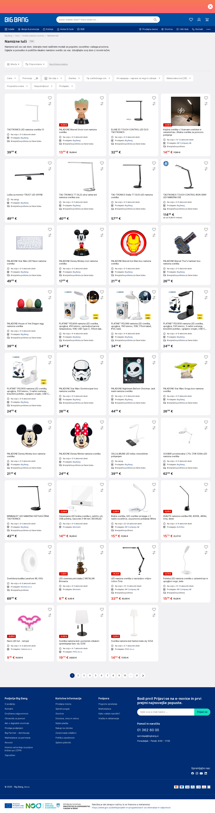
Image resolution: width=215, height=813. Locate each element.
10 (125, 675)
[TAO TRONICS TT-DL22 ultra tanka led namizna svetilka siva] (81, 190)
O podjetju (10, 704)
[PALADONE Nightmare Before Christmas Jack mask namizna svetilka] (133, 384)
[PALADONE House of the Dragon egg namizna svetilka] (29, 319)
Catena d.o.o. (26, 649)
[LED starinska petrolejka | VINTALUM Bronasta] (81, 572)
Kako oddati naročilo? (109, 713)
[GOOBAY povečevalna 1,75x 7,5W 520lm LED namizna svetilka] (185, 447)
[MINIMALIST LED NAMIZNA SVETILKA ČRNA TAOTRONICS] (29, 510)
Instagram (197, 773)
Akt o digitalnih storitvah (17, 723)
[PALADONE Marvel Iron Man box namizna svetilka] (133, 255)
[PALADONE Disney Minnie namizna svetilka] (81, 447)
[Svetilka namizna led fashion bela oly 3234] (133, 633)
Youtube (201, 773)
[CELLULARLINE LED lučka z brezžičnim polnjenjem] (133, 447)
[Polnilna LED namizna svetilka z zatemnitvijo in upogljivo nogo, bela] (185, 572)
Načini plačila (61, 723)
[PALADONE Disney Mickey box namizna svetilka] (29, 447)
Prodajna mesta (63, 704)
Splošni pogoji (62, 709)
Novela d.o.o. (26, 587)
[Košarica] (207, 19)
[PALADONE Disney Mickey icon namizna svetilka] (81, 255)
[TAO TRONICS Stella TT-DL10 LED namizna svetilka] (133, 190)
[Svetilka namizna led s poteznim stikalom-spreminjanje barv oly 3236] (81, 633)
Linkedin (205, 773)
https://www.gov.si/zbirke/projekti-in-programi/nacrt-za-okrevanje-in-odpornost (131, 807)
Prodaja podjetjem (14, 728)
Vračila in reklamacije (108, 718)
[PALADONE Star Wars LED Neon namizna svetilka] (29, 255)
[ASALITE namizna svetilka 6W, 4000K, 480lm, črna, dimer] (185, 510)
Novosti (9, 742)
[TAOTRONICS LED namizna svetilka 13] (29, 125)
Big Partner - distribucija (17, 733)
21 (137, 675)
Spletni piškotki (63, 742)
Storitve (59, 713)
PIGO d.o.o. (77, 652)
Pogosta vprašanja (107, 704)
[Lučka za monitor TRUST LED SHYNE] (29, 190)
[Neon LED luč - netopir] (29, 633)
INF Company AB (184, 143)
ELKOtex (180, 527)
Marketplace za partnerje (17, 737)
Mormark (77, 527)
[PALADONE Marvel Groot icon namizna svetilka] (81, 125)
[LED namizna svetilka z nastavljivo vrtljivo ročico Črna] (133, 572)
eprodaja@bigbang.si (148, 736)
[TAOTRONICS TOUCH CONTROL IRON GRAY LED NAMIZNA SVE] (185, 190)
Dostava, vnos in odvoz (67, 718)
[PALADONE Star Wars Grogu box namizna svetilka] (185, 384)
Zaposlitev (10, 755)
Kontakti (9, 709)
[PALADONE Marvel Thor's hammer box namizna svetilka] (185, 255)
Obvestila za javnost (15, 718)
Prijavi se (202, 712)
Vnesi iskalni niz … (78, 19)
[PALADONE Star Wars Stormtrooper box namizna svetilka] (81, 384)
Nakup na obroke (64, 728)
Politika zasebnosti (65, 737)
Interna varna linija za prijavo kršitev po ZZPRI (19, 749)
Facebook (192, 773)
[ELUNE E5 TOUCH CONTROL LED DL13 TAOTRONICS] (133, 125)
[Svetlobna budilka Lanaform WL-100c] (29, 572)
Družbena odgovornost (16, 713)
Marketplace (104, 709)
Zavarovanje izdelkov (65, 733)
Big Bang (24, 138)
